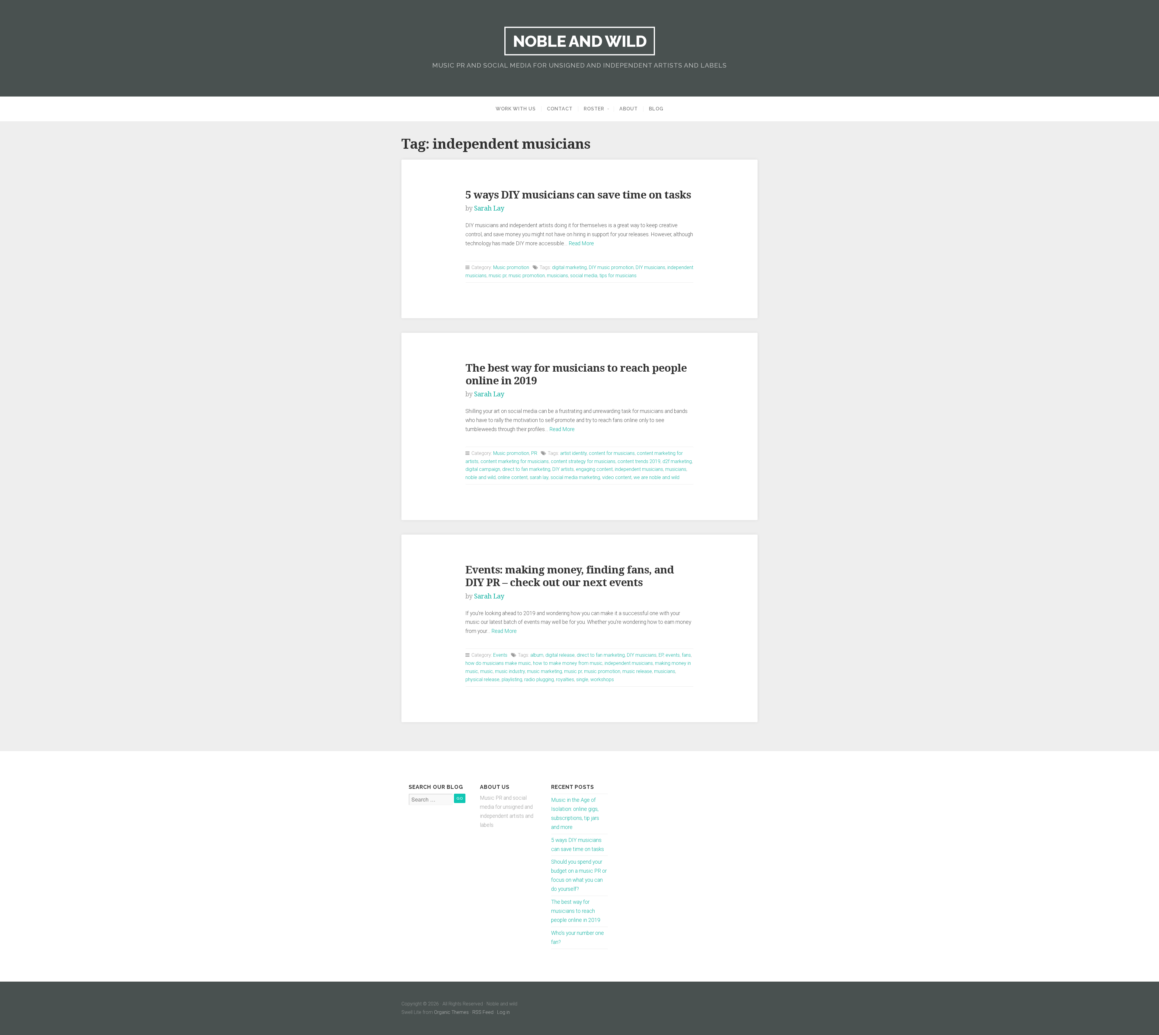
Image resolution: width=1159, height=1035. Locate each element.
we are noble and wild (656, 477)
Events (500, 655)
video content (616, 477)
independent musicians (639, 469)
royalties (565, 679)
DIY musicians (650, 267)
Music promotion (511, 267)
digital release (560, 655)
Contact (560, 109)
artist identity (573, 453)
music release (637, 671)
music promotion (527, 275)
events (673, 655)
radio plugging (539, 679)
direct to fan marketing (526, 469)
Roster (594, 109)
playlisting (512, 679)
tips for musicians (618, 275)
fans (686, 655)
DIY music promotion (611, 267)
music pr (497, 275)
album (536, 655)
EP (661, 655)
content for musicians (612, 453)
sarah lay (539, 477)
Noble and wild (580, 41)
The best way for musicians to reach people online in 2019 (575, 911)
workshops (602, 679)
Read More (581, 243)
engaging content (594, 469)
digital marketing (569, 267)
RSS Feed (482, 1012)
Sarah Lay (489, 208)
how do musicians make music (498, 663)
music (486, 671)
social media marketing (575, 477)
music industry (510, 671)
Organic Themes (451, 1012)
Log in (503, 1012)
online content (513, 477)
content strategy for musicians (583, 461)
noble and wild (480, 477)
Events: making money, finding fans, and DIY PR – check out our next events (569, 576)
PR (534, 453)
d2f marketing (677, 461)
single (582, 679)
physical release (482, 679)
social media (583, 275)
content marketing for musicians (515, 461)
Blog (656, 109)
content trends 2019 (639, 461)
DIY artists (563, 469)
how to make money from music (567, 663)
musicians (557, 275)
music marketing (544, 671)
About (628, 109)
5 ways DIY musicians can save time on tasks (578, 195)
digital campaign (482, 469)
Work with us (516, 109)
